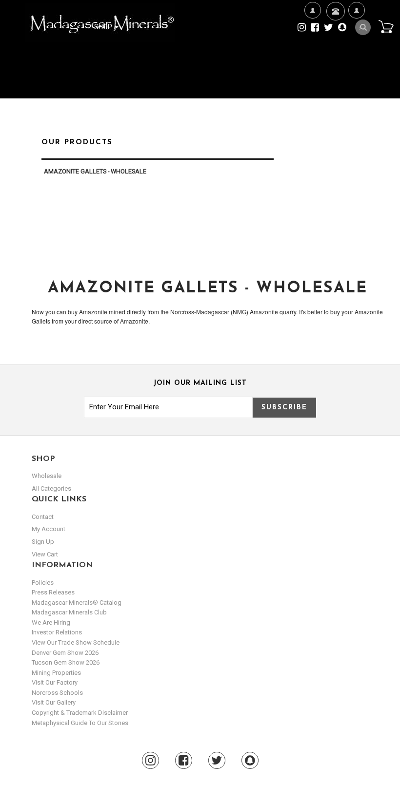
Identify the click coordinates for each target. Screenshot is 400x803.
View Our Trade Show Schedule (76, 642)
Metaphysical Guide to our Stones (80, 723)
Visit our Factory (55, 682)
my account (48, 529)
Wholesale (46, 475)
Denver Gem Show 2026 (65, 652)
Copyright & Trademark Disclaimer (80, 712)
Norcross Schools (57, 692)
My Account (356, 57)
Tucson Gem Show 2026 (66, 662)
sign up (43, 541)
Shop (104, 27)
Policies (43, 582)
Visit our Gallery (54, 702)
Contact (334, 39)
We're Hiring (312, 57)
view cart (45, 554)
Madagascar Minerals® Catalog (76, 602)
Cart (386, 26)
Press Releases (53, 592)
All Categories (51, 488)
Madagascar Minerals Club (69, 612)
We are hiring (51, 622)
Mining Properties (56, 672)
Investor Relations (57, 632)
